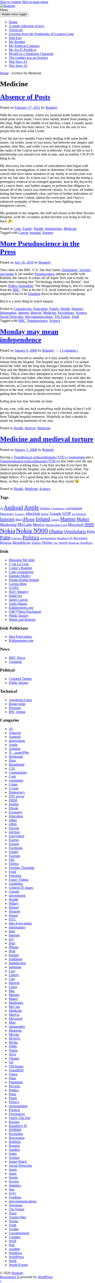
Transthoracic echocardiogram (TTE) (40, 457)
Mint (12, 1022)
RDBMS (15, 1130)
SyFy (12, 1193)
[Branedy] (7, 6)
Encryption (16, 836)
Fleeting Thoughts (21, 868)
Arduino (45, 508)
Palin (91, 531)
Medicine (70, 229)
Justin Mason (18, 604)
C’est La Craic (19, 564)
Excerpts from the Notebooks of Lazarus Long (41, 34)
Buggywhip (17, 704)
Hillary (14, 903)
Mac (12, 991)
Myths (13, 1042)
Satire (13, 1153)
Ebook (13, 808)
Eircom (14, 828)
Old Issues (16, 1066)
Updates (14, 1237)
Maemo (68, 519)
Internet (23, 313)
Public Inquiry (19, 615)
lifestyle (35, 313)
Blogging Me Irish (21, 560)
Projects (14, 1110)
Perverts (14, 1086)
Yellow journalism (20, 286)
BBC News (17, 658)
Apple (31, 507)
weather (14, 1249)
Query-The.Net (19, 1118)
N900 (89, 524)
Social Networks (11, 317)
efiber (13, 820)
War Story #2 (18, 66)
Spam (13, 1169)
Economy (20, 514)
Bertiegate (16, 756)
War (56, 543)
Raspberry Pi (18, 1126)
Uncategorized (19, 1233)
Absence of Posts (25, 97)
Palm (5, 537)
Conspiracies (23, 309)
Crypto (14, 788)
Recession (80, 538)
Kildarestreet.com (21, 608)
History (14, 907)
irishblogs (15, 959)
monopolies (17, 1026)
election (33, 513)
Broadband (16, 764)
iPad (18, 519)
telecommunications (39, 317)
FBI (11, 860)
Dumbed (34, 294)
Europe (14, 844)
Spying (14, 1181)
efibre (13, 824)
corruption (74, 508)
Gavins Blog (18, 584)
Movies (14, 1034)
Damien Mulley (20, 576)
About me (16, 30)
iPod (12, 951)
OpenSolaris (75, 531)
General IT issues (21, 887)
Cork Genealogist (21, 572)
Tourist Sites (17, 1217)
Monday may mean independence (29, 336)
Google (55, 513)
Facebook (16, 848)
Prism (13, 1098)
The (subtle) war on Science (28, 58)
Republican (21, 542)
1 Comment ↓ (68, 350)
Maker (82, 519)
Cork (17, 229)
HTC (12, 919)
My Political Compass (24, 46)
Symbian (15, 1197)
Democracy (7, 514)
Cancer (23, 232)
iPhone (28, 519)
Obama (56, 531)
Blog (12, 760)
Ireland (43, 519)
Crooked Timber (20, 679)
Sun (11, 1189)
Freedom (15, 876)
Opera (13, 1074)
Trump (13, 1221)
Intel (12, 931)
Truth (75, 317)
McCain (24, 524)
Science (81, 313)
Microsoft (76, 524)
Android (13, 507)
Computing (58, 508)
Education (40, 309)
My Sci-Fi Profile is (22, 50)
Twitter (47, 542)
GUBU (14, 588)
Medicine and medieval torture (46, 439)
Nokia (7, 530)
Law (12, 971)
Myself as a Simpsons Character (31, 54)
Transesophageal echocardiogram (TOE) (28, 461)
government (79, 514)
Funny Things (18, 880)
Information (8, 313)
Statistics (15, 1185)
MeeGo (39, 524)
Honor (13, 915)
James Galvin (18, 600)
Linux (55, 519)
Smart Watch (18, 1161)
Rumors (14, 1146)
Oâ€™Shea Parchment (25, 611)
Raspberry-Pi (65, 538)
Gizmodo (15, 662)
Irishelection (53, 229)
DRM (13, 800)
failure (45, 514)
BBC (16, 290)
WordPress (86, 542)
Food (12, 872)
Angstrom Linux (20, 700)
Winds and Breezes (22, 619)
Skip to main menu (35, 2)
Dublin (14, 804)
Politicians (16, 538)
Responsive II (9, 1277)
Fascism (14, 856)
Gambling (16, 883)
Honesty (77, 309)
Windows (73, 542)
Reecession (17, 1138)
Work (13, 1261)
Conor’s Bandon (20, 568)
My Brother (17, 42)
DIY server (16, 796)
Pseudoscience (44, 274)
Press (12, 1094)
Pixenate (15, 708)
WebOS (63, 542)
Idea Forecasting (20, 636)
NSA (12, 1054)
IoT (11, 939)
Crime (13, 784)
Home (13, 22)
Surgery (47, 232)
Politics (31, 537)
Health (38, 229)
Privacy (14, 1102)
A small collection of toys (26, 26)
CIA (12, 768)
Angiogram (76, 457)
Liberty (14, 975)
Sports (13, 1177)
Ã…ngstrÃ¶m (19, 752)
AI (1, 508)
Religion (6, 542)
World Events (18, 1265)
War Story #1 (18, 62)
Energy (14, 840)
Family (27, 229)
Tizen (13, 1213)
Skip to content (10, 2)
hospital (35, 232)
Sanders (14, 1150)
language (15, 967)
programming (48, 538)
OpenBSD (16, 1070)
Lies (12, 979)
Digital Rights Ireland (24, 580)
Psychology (66, 313)
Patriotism (16, 1082)
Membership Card (56, 525)
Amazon (15, 733)
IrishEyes (15, 596)
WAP (12, 1241)
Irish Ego (15, 38)
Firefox (14, 864)
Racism (14, 1122)
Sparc (13, 1173)
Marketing (8, 524)
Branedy (17, 1273)
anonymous (17, 741)
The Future (62, 317)
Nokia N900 (32, 530)
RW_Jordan (17, 712)
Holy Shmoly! (19, 592)
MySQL (15, 1038)
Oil (11, 1062)
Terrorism (15, 1205)
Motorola (15, 1030)
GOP (66, 513)
